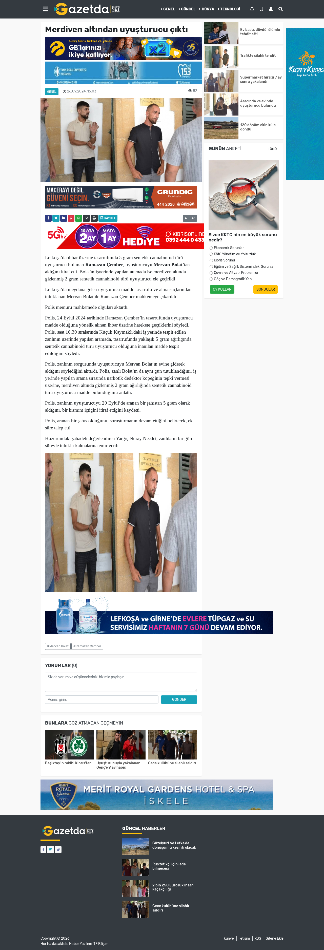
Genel (169, 9)
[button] (45, 9)
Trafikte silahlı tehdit (258, 55)
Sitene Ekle (275, 938)
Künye (229, 938)
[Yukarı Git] (310, 937)
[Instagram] (58, 849)
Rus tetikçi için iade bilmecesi (169, 866)
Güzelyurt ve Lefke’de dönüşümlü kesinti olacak (174, 845)
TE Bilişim (100, 944)
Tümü (272, 149)
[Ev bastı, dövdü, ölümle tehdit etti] (221, 33)
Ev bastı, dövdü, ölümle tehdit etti (260, 32)
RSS (257, 938)
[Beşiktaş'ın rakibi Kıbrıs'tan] (69, 745)
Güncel (188, 9)
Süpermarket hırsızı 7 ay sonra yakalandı (261, 79)
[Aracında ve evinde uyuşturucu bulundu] (221, 104)
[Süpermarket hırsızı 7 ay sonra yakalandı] (221, 81)
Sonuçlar (265, 289)
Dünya (208, 9)
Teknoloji (230, 9)
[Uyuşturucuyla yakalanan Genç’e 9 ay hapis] (121, 745)
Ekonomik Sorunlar (229, 248)
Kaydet (109, 218)
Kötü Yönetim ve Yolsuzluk (235, 254)
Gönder (179, 699)
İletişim (244, 938)
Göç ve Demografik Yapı (233, 279)
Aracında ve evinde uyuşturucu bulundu (258, 103)
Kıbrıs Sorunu (224, 260)
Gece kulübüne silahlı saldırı (172, 763)
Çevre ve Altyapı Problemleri (236, 273)
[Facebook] (43, 849)
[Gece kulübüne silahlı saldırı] (172, 745)
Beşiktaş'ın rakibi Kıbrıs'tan (68, 763)
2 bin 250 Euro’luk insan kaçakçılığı (173, 887)
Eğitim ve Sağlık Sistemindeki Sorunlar (244, 266)
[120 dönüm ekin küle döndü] (221, 128)
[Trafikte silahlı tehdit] (221, 57)
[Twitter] (50, 849)
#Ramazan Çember (87, 646)
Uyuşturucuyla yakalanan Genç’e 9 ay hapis (118, 765)
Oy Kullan (222, 289)
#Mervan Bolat (58, 646)
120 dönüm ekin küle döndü (258, 127)
